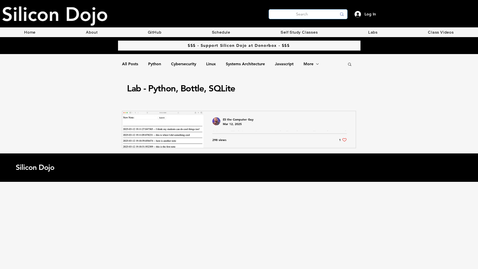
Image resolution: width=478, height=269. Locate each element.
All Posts (130, 64)
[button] (349, 64)
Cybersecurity (183, 64)
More (308, 64)
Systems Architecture (245, 64)
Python (154, 64)
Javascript (284, 64)
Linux (211, 64)
